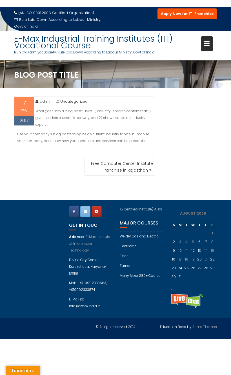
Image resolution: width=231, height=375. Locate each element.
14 (206, 250)
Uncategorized (74, 101)
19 (193, 259)
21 (206, 259)
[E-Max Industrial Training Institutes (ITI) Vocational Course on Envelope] (85, 211)
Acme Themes (204, 326)
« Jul (173, 289)
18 (186, 259)
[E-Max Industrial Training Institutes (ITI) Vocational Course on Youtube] (97, 211)
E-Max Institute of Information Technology (89, 243)
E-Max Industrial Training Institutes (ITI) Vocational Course (93, 42)
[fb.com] (74, 211)
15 (212, 250)
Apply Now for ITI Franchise (187, 13)
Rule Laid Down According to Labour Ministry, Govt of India (57, 23)
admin (46, 101)
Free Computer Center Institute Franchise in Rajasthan (122, 167)
